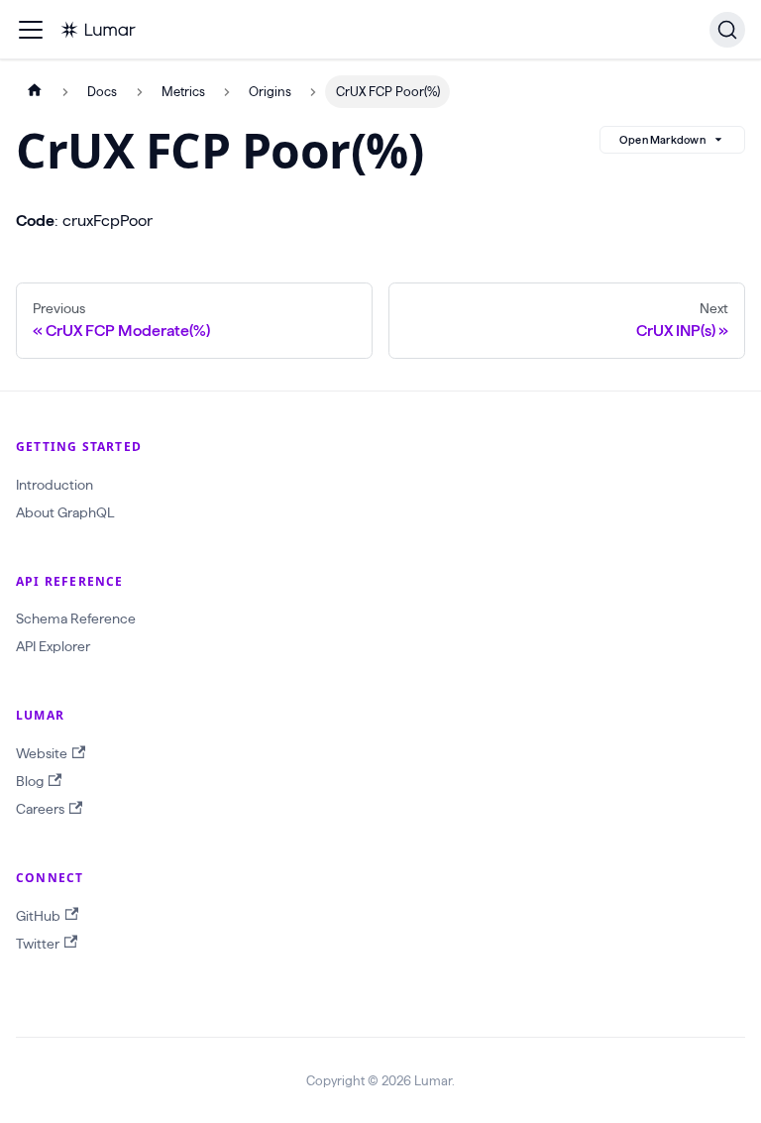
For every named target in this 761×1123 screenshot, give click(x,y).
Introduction (54, 485)
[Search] (727, 30)
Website (41, 753)
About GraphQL (65, 512)
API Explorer (53, 646)
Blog (30, 781)
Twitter (37, 944)
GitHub (38, 916)
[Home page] (35, 91)
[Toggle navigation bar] (31, 30)
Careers (40, 809)
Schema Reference (76, 618)
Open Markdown (662, 140)
